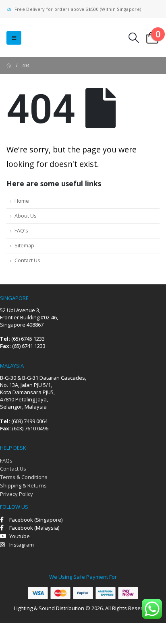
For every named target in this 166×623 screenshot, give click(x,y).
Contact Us (27, 260)
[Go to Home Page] (8, 65)
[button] (13, 38)
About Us (26, 215)
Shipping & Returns (23, 485)
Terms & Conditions (24, 477)
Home (22, 200)
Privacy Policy (16, 494)
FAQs (6, 460)
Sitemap (24, 245)
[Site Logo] (56, 37)
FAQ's (21, 230)
